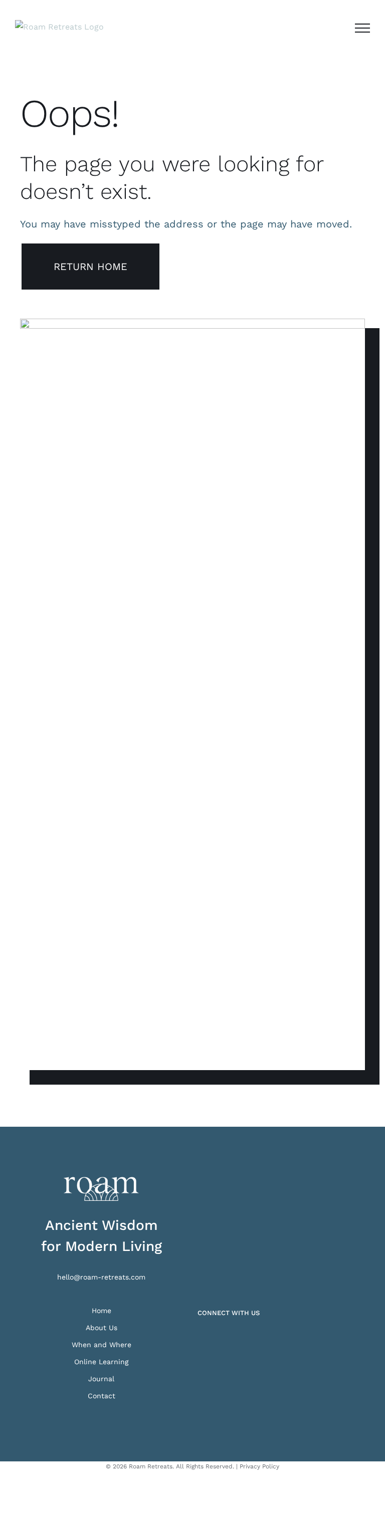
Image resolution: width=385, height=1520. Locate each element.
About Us (101, 1328)
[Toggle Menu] (362, 28)
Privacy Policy (259, 1466)
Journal (101, 1379)
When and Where (101, 1345)
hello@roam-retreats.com (101, 1277)
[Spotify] (229, 1339)
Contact (101, 1396)
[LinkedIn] (215, 1339)
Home (101, 1311)
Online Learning (101, 1362)
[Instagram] (201, 1339)
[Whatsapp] (243, 1339)
